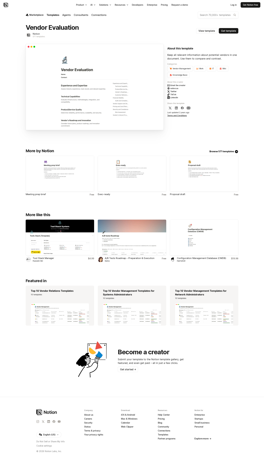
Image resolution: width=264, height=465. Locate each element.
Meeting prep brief (36, 194)
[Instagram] (38, 421)
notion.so (174, 88)
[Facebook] (182, 108)
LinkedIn (174, 97)
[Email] (188, 108)
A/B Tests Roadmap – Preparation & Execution (129, 258)
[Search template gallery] (235, 15)
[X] (170, 108)
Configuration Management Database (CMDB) (201, 258)
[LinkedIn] (176, 108)
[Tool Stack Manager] (60, 237)
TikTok (173, 94)
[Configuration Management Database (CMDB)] (204, 237)
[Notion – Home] (6, 4)
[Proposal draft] (204, 174)
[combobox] (218, 15)
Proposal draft (177, 194)
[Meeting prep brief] (60, 174)
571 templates (39, 36)
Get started (128, 369)
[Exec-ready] (132, 174)
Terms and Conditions (177, 115)
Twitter (173, 91)
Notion (36, 33)
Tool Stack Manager (43, 258)
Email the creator (177, 85)
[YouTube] (59, 421)
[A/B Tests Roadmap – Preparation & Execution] (132, 237)
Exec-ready (104, 194)
